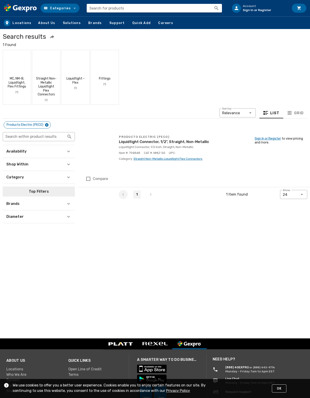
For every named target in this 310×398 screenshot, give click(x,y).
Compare (100, 179)
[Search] (216, 8)
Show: (287, 190)
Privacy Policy (178, 390)
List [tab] (275, 113)
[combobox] (154, 8)
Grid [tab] (299, 113)
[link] (34, 369)
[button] (60, 8)
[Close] (47, 125)
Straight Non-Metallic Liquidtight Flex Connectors (167, 158)
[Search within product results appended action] (69, 136)
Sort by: (227, 108)
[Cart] (299, 8)
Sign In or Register (268, 139)
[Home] (20, 8)
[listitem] (258, 8)
